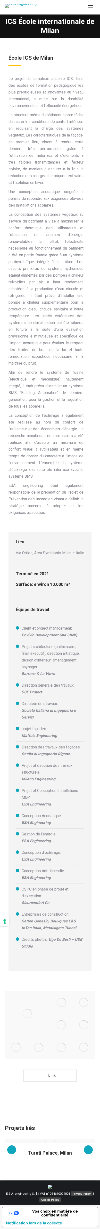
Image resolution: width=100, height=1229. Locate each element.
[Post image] (50, 1141)
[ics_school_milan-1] (27, 1013)
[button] (11, 1149)
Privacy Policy (82, 1193)
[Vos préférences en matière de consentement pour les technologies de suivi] (4, 921)
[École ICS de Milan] (61, 1002)
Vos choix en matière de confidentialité (55, 1213)
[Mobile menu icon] (90, 7)
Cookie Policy (50, 1199)
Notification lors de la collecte (34, 1223)
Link (51, 1075)
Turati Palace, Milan (50, 1153)
